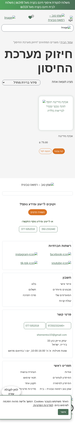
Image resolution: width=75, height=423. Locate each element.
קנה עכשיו (58, 151)
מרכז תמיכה (29, 295)
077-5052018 (32, 325)
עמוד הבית (66, 42)
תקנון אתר (30, 383)
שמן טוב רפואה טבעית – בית (55, 388)
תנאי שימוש (29, 377)
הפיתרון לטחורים (62, 377)
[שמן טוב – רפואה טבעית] (53, 17)
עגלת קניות (65, 300)
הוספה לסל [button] (45, 151)
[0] (30, 17)
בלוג (33, 283)
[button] (70, 18)
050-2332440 (48, 229)
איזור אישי (65, 283)
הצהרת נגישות (28, 372)
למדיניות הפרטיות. (43, 405)
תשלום (32, 289)
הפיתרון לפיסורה (62, 383)
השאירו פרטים (38, 212)
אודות (68, 372)
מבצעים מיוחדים (62, 289)
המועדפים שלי (63, 295)
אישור (63, 412)
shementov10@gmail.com (52, 334)
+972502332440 (56, 325)
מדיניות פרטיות (27, 388)
